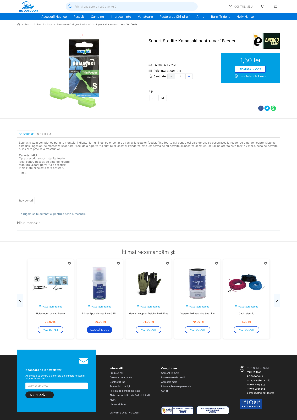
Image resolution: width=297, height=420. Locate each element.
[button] (153, 98)
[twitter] (267, 108)
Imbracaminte (121, 16)
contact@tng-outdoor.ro (260, 392)
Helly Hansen (246, 16)
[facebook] (261, 108)
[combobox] (132, 6)
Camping (97, 16)
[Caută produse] (70, 6)
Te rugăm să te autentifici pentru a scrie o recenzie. (52, 214)
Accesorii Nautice (54, 16)
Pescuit (79, 16)
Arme (200, 16)
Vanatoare (145, 16)
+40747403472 (256, 384)
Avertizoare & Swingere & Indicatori (74, 24)
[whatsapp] (273, 108)
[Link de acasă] (18, 24)
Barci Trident (220, 16)
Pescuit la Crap (44, 24)
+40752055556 (256, 388)
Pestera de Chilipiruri (175, 16)
